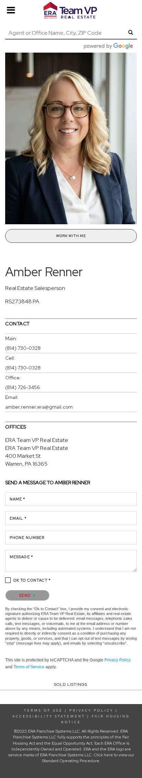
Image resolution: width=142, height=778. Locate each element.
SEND (25, 595)
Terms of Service (28, 666)
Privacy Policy (117, 660)
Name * (18, 499)
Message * (21, 556)
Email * (18, 518)
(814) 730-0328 (23, 348)
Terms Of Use (43, 711)
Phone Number (27, 537)
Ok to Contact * (32, 580)
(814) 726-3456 (22, 387)
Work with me (71, 236)
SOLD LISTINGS (70, 684)
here (108, 755)
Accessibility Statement (48, 716)
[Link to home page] (71, 10)
